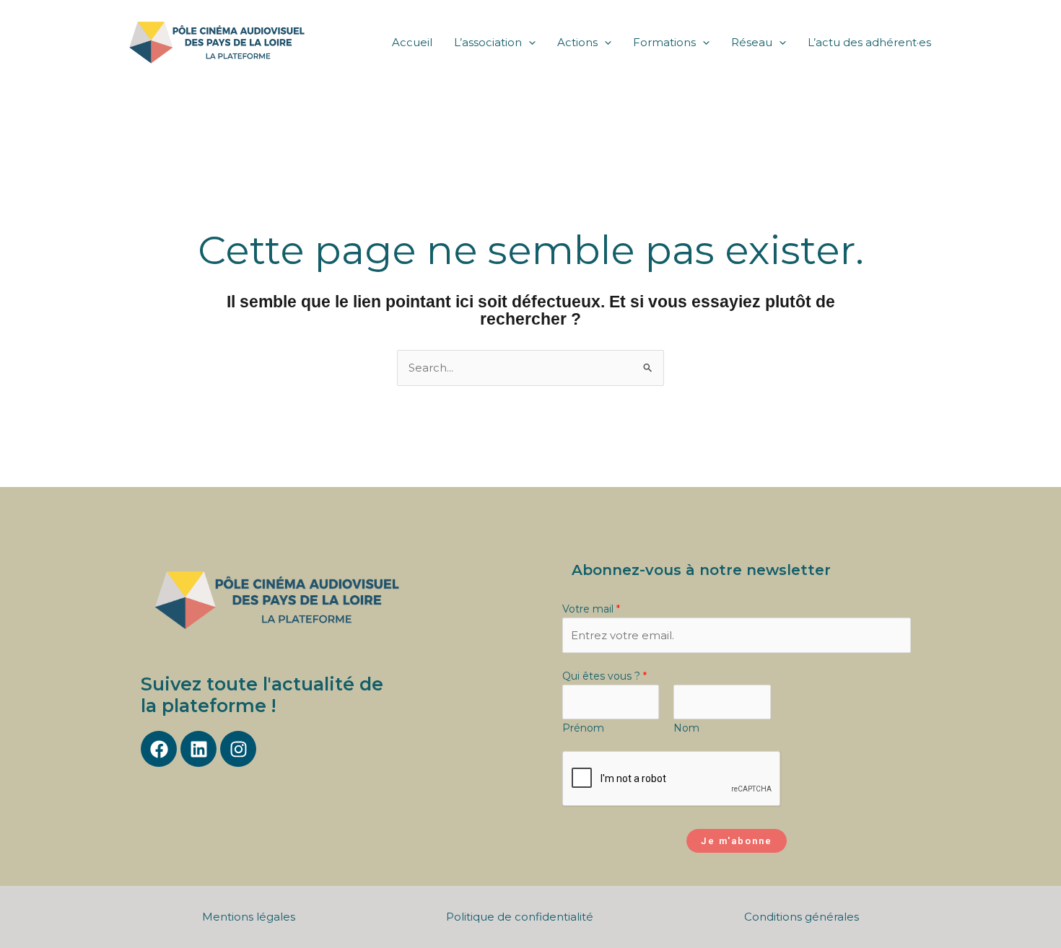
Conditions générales (801, 916)
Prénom (583, 727)
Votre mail (591, 608)
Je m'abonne (736, 840)
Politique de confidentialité (519, 916)
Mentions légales (248, 916)
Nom (686, 727)
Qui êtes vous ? (604, 676)
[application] (529, 42)
